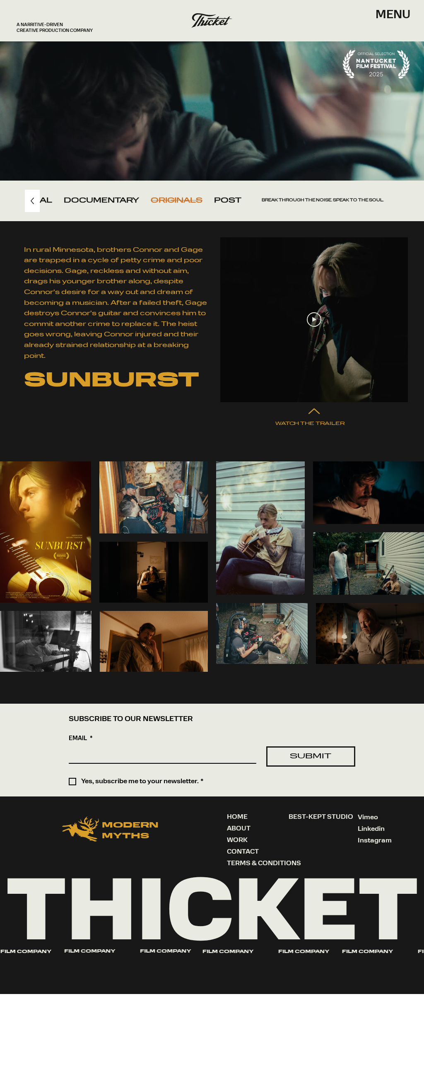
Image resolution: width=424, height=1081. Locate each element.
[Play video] (314, 319)
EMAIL (81, 738)
